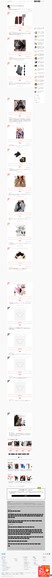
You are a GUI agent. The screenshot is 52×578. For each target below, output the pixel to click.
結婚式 (11, 517)
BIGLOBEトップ (22, 574)
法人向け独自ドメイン (27, 569)
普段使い (23, 538)
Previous (8, 444)
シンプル (13, 538)
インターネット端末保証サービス (7, 567)
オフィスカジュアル (12, 514)
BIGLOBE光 (4, 559)
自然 (18, 538)
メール (44, 559)
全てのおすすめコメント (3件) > (20, 60)
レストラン (28, 514)
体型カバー (25, 532)
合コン (18, 514)
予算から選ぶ (35, 100)
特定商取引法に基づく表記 (5, 574)
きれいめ (21, 538)
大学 (35, 514)
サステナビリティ (36, 560)
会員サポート (45, 560)
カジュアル (16, 538)
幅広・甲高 (14, 532)
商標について (17, 574)
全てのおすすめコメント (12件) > (20, 196)
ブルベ (37, 532)
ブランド (35, 559)
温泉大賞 (16, 559)
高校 (33, 514)
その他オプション (5, 570)
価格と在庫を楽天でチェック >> (29, 56)
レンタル (30, 532)
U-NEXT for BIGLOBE (5, 569)
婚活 (37, 514)
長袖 (11, 532)
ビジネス (9, 514)
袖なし (16, 532)
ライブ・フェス (25, 514)
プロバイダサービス (26, 561)
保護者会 (42, 514)
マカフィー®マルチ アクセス (27, 568)
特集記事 (32, 1)
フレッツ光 (25, 560)
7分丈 (18, 532)
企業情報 (35, 558)
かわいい (11, 538)
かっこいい (25, 538)
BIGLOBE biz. (26, 558)
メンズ (14, 1)
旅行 (30, 514)
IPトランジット (26, 566)
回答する (39, 1)
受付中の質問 (24, 1)
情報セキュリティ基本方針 (12, 574)
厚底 (32, 532)
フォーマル (28, 538)
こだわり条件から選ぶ (37, 102)
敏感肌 (28, 532)
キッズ (17, 1)
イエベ (34, 532)
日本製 (20, 532)
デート (20, 514)
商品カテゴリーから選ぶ (37, 98)
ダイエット (9, 517)
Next (31, 444)
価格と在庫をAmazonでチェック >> (28, 266)
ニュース (35, 561)
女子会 (40, 514)
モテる (39, 532)
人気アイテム (27, 1)
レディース (20, 1)
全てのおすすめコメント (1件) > (20, 270)
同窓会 (22, 514)
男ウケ (41, 532)
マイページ (43, 1)
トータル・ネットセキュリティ (6, 568)
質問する (35, 1)
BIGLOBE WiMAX (5, 563)
